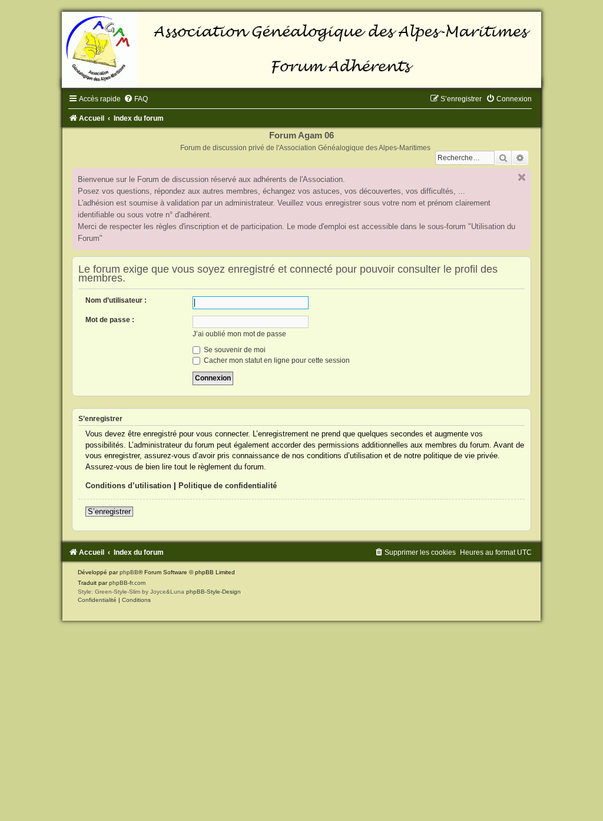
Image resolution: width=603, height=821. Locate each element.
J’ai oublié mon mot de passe (239, 334)
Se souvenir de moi (234, 350)
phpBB (129, 572)
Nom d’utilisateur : (116, 300)
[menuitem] (136, 99)
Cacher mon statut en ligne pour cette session (276, 360)
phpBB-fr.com (127, 583)
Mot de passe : (109, 320)
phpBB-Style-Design (213, 591)
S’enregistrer (109, 511)
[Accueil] (301, 50)
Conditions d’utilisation (128, 485)
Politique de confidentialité (227, 485)
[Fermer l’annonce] (521, 177)
